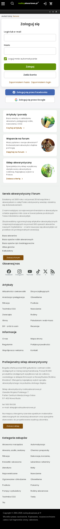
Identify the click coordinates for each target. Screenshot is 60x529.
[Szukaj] (12, 4)
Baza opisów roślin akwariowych (17, 239)
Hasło (7, 45)
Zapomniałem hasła (19, 82)
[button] (30, 92)
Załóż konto (30, 74)
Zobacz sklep (13, 426)
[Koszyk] (51, 3)
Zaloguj (30, 66)
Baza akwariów (9, 235)
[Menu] (3, 3)
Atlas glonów (8, 247)
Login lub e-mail (12, 32)
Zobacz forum (13, 257)
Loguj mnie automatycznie (22, 58)
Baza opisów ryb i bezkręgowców (18, 243)
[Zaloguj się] (45, 3)
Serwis (16, 16)
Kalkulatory (7, 250)
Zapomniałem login (41, 82)
